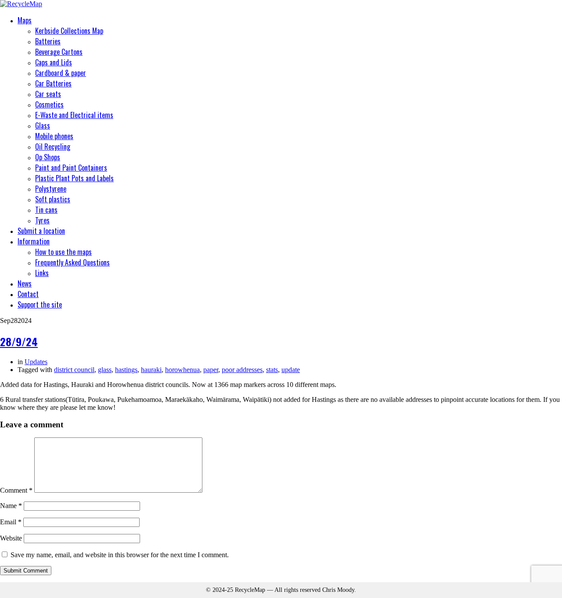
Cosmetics (49, 104)
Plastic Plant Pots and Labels (74, 178)
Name (11, 505)
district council (74, 369)
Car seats (48, 94)
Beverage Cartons (59, 52)
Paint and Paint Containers (71, 167)
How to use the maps (63, 252)
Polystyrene (50, 188)
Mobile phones (54, 136)
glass (105, 369)
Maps (25, 20)
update (290, 369)
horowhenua (182, 369)
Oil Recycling (52, 146)
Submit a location (41, 231)
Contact (28, 294)
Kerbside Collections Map (69, 30)
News (25, 283)
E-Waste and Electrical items (74, 115)
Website (11, 538)
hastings (126, 369)
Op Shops (47, 157)
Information (34, 241)
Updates (36, 361)
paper (210, 369)
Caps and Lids (53, 62)
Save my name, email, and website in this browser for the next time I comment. (120, 555)
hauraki (151, 369)
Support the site (40, 304)
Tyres (42, 220)
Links (42, 273)
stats (272, 369)
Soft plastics (52, 199)
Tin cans (46, 209)
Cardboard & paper (60, 73)
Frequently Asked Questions (72, 262)
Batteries (48, 41)
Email (11, 522)
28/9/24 (19, 341)
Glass (42, 125)
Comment (16, 490)
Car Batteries (53, 83)
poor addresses (242, 369)
